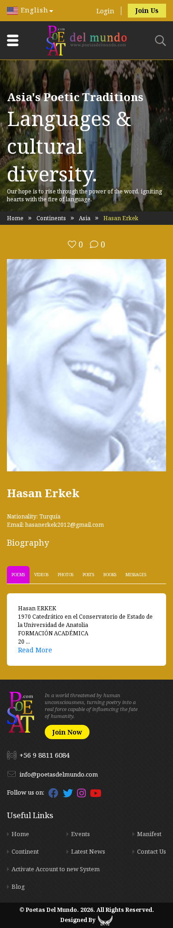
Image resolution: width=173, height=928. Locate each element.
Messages (135, 575)
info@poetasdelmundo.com (58, 774)
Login (105, 10)
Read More (35, 649)
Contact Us (151, 851)
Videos (41, 575)
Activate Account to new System (56, 869)
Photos (65, 575)
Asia (84, 218)
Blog (18, 886)
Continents (51, 218)
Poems (18, 575)
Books (109, 575)
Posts (88, 575)
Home (15, 218)
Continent (25, 851)
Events (80, 834)
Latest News (88, 851)
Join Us (147, 10)
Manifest (149, 834)
